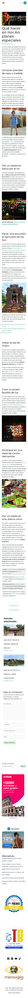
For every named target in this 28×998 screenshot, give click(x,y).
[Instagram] (12, 958)
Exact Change (15, 594)
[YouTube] (16, 958)
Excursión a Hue (6, 332)
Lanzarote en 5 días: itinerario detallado (13, 878)
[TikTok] (19, 958)
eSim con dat (19, 584)
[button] (21, 3)
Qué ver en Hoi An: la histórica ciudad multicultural (12, 674)
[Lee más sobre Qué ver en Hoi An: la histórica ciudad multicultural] (14, 660)
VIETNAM (4, 44)
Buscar (23, 766)
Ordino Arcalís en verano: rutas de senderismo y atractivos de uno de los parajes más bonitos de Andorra (12, 866)
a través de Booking (12, 569)
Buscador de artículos (8, 763)
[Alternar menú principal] (25, 2)
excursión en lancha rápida (15, 371)
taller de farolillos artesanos (14, 405)
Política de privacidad (14, 993)
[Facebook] (8, 958)
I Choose (11, 141)
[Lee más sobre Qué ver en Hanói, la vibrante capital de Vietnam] (14, 630)
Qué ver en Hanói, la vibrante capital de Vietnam (11, 644)
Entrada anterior (14, 605)
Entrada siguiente (14, 610)
